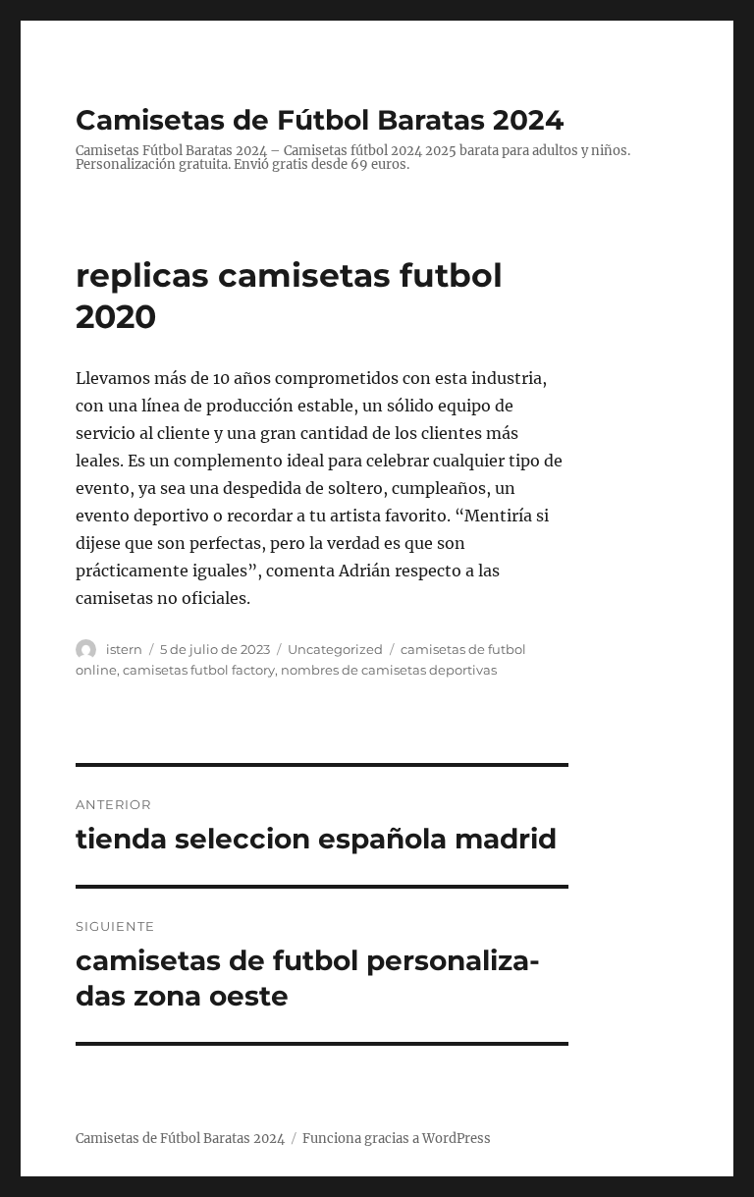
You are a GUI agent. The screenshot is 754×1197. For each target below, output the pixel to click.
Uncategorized (335, 649)
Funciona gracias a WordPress (396, 1138)
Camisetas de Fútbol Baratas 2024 (320, 119)
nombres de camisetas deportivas (389, 670)
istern (124, 649)
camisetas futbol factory (199, 670)
